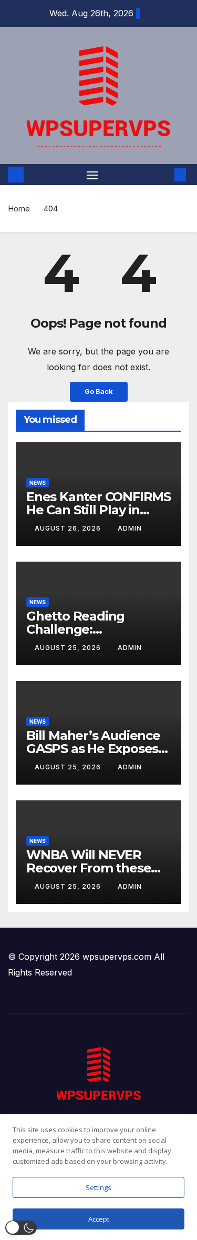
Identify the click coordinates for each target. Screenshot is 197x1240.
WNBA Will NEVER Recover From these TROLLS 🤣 (88, 868)
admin (130, 528)
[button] (164, 174)
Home (19, 209)
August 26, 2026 (69, 528)
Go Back (99, 391)
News (37, 483)
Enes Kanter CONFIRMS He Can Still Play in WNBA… (98, 510)
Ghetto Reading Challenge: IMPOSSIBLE (75, 629)
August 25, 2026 (69, 648)
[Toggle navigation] (92, 174)
